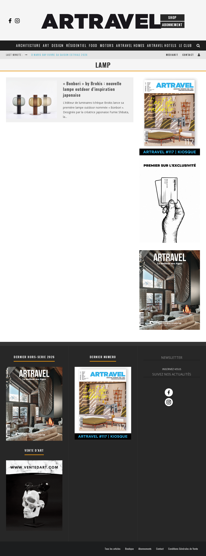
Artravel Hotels (162, 45)
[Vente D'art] (34, 530)
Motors (107, 45)
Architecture (28, 45)
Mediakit (172, 54)
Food (93, 45)
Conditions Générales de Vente (183, 549)
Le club (185, 45)
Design (58, 45)
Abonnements (144, 549)
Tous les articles (113, 549)
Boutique (129, 549)
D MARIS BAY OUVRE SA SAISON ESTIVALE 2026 (59, 54)
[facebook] (10, 21)
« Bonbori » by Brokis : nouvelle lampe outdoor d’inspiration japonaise (92, 89)
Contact (188, 54)
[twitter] (24, 21)
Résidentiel (76, 45)
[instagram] (17, 21)
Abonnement (172, 24)
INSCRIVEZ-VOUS (171, 369)
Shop (172, 17)
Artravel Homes (130, 45)
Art (46, 45)
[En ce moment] (169, 154)
